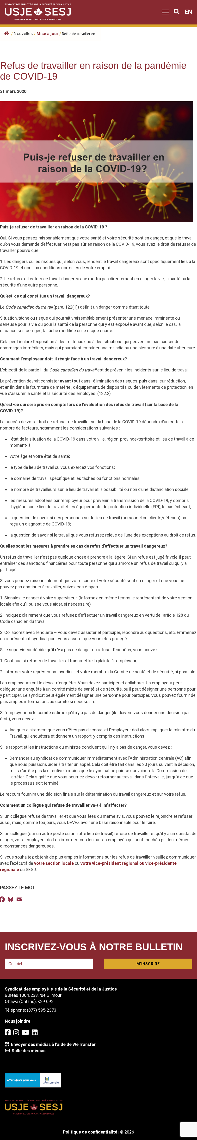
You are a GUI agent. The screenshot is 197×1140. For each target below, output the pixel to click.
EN (188, 11)
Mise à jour (47, 33)
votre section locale (54, 863)
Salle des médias (27, 1050)
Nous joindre (17, 1021)
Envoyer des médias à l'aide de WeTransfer (52, 1044)
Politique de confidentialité (90, 1131)
